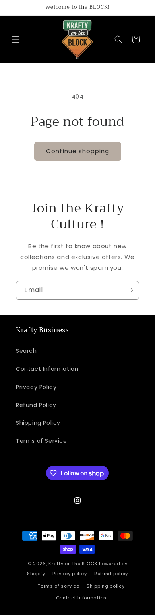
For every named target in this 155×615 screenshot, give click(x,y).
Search (26, 351)
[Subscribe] (130, 290)
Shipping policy (106, 586)
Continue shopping (77, 151)
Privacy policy (69, 573)
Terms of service (58, 586)
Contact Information (47, 369)
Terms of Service (41, 441)
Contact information (81, 598)
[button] (16, 39)
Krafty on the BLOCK (72, 564)
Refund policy (111, 573)
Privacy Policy (36, 387)
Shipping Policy (38, 423)
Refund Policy (36, 405)
